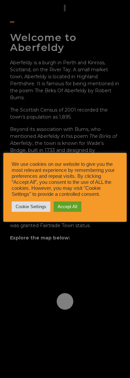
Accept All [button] (67, 206)
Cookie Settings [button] (31, 206)
